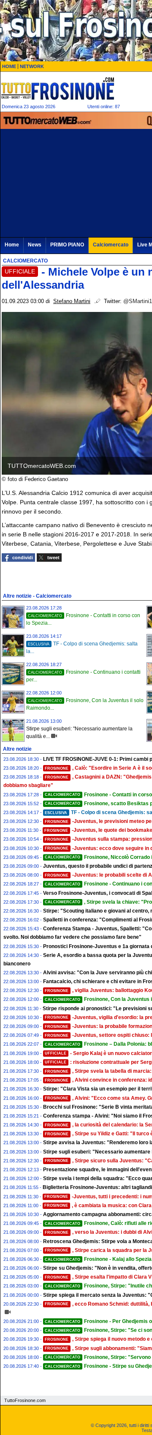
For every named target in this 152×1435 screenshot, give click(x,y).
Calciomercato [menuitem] (110, 245)
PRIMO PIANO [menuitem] (67, 245)
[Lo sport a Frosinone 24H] (57, 88)
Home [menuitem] (12, 245)
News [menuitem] (34, 245)
